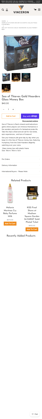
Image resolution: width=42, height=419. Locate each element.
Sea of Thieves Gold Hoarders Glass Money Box (19, 28)
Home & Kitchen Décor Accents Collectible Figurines (19, 23)
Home (4, 21)
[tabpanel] (21, 53)
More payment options (30, 121)
